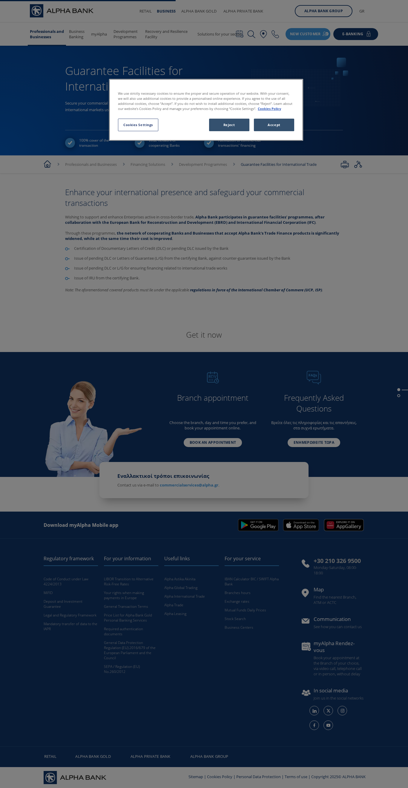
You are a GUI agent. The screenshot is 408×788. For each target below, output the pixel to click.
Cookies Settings (138, 125)
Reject (229, 125)
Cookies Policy (269, 108)
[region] (206, 110)
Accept (274, 125)
